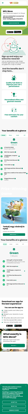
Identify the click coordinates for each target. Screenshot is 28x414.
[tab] (5, 244)
